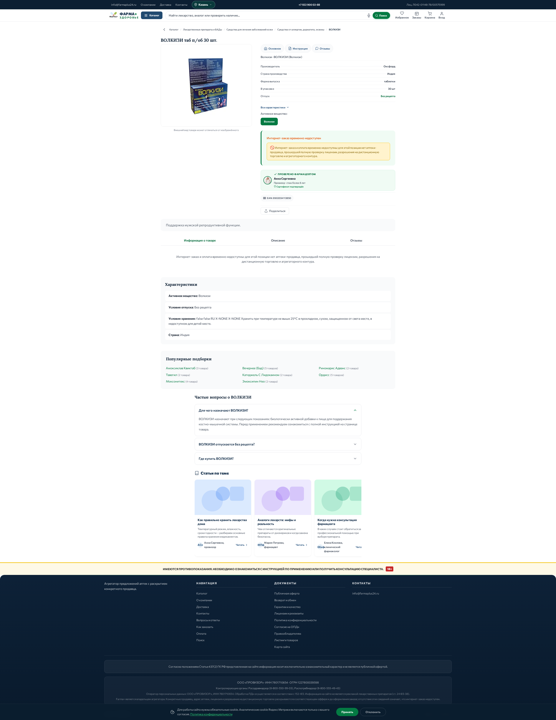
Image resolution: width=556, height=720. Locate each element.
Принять (347, 712)
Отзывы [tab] (356, 240)
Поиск (200, 640)
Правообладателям (287, 633)
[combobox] (278, 15)
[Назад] (164, 29)
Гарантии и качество (287, 607)
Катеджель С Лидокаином (260, 375)
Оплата (201, 633)
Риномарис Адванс (332, 368)
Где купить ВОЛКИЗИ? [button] (216, 458)
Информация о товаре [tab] (200, 240)
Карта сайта (282, 647)
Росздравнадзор (258, 688)
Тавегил (171, 375)
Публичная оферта (287, 593)
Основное (274, 48)
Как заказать (204, 627)
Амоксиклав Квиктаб (180, 368)
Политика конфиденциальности (211, 714)
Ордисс (324, 375)
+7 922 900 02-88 (309, 4)
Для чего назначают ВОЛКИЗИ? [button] (223, 410)
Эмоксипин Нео (253, 381)
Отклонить (373, 712)
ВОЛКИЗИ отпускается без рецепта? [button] (227, 444)
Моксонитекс (175, 381)
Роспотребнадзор (305, 688)
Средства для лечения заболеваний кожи (250, 29)
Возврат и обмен (285, 600)
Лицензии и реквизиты (288, 613)
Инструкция (300, 48)
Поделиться (277, 211)
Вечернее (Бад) (252, 368)
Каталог (154, 15)
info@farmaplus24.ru (123, 4)
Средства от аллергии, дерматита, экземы (300, 29)
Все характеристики (273, 107)
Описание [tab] (278, 240)
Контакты (181, 4)
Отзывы (325, 48)
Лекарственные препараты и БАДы (202, 29)
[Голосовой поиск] (368, 15)
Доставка (165, 4)
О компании (148, 4)
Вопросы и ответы (208, 620)
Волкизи (269, 121)
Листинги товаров (286, 640)
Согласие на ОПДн (286, 627)
